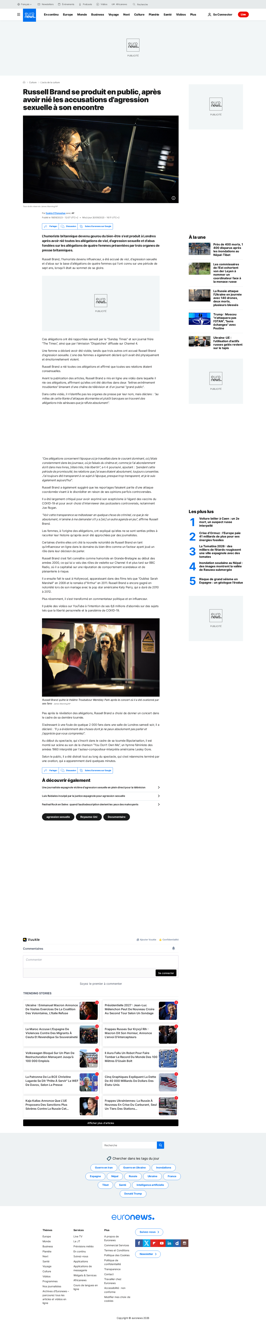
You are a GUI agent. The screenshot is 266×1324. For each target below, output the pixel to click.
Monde (82, 14)
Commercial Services (116, 1245)
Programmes (50, 1281)
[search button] (134, 4)
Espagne (95, 1176)
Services (78, 1230)
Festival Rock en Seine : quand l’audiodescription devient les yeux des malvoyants (90, 804)
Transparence (112, 1269)
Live (243, 14)
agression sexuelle (58, 816)
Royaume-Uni (88, 816)
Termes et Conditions (116, 1250)
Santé (168, 14)
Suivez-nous (80, 1256)
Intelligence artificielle (150, 1185)
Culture (139, 14)
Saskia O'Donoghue (56, 213)
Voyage (113, 14)
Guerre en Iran (104, 1167)
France (172, 1176)
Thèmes (47, 1230)
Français (25, 4)
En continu (51, 14)
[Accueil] (24, 82)
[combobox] (152, 4)
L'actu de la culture (50, 82)
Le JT (76, 1241)
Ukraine (152, 1176)
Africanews (79, 1280)
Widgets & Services (84, 1275)
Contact (109, 1274)
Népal (114, 1176)
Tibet (105, 1185)
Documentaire (116, 816)
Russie (133, 1176)
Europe (68, 14)
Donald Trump (133, 1193)
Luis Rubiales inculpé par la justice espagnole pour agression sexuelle (83, 795)
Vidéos (181, 14)
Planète (154, 14)
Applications (80, 1261)
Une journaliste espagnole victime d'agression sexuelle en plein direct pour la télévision (93, 787)
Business (97, 14)
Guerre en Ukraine (134, 1167)
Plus (106, 1230)
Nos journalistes (52, 1286)
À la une (197, 237)
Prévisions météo (83, 1246)
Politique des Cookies (117, 1255)
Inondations (163, 1167)
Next (126, 14)
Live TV (77, 1236)
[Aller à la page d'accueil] (29, 15)
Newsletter (146, 1254)
